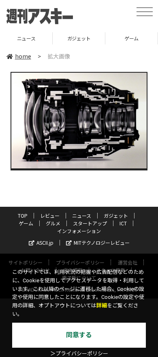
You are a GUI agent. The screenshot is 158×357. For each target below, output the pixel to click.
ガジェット (79, 38)
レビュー (50, 215)
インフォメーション (79, 230)
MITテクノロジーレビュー (102, 242)
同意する (79, 335)
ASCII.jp (44, 242)
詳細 (101, 305)
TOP (23, 215)
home (23, 56)
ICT (123, 223)
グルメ (53, 223)
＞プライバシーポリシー (79, 354)
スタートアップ (90, 223)
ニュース (26, 38)
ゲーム (131, 38)
